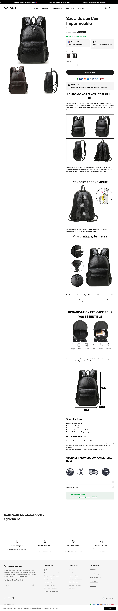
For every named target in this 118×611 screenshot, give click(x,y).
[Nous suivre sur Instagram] (13, 598)
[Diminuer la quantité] (68, 65)
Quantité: (69, 61)
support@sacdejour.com (84, 497)
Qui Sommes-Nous (49, 570)
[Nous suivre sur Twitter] (9, 598)
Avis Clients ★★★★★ (75, 573)
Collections (45, 8)
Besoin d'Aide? (70, 8)
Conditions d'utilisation (50, 588)
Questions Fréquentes (75, 579)
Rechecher (72, 588)
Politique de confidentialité (51, 576)
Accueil (36, 8)
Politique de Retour (49, 579)
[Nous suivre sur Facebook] (5, 598)
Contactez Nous (73, 576)
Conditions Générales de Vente (53, 573)
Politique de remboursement (52, 591)
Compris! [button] (110, 608)
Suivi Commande (57, 8)
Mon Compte (80, 8)
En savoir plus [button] (54, 608)
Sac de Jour (69, 28)
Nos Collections (73, 582)
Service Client (94, 582)
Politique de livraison (75, 585)
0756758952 (94, 497)
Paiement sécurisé (49, 585)
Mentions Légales (49, 582)
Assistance (93, 586)
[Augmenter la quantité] (75, 65)
